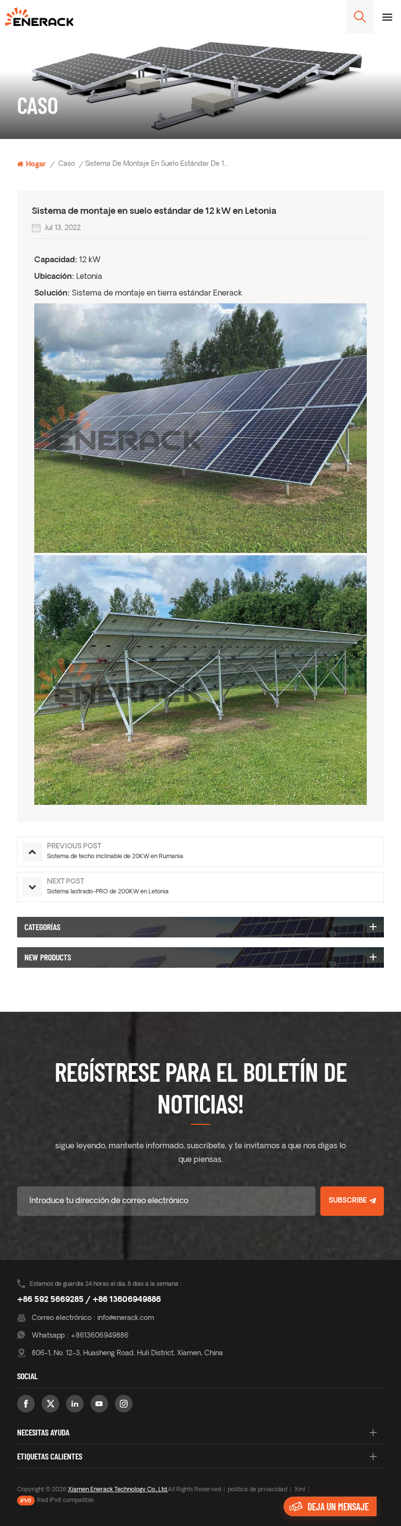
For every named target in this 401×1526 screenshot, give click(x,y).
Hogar (36, 164)
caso (66, 164)
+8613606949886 (99, 1336)
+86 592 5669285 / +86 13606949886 (89, 1300)
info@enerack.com (125, 1318)
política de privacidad (257, 1490)
